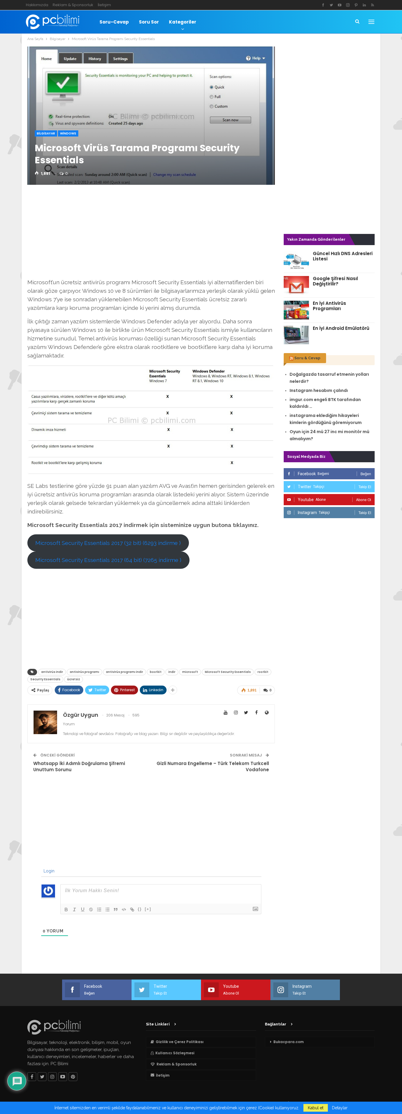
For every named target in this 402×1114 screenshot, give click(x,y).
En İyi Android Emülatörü (341, 328)
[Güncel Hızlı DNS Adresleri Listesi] (296, 260)
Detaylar (340, 1108)
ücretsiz (73, 679)
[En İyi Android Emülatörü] (296, 335)
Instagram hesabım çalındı (319, 390)
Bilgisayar (46, 133)
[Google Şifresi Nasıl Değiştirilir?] (296, 285)
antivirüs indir (52, 672)
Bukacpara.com (288, 1041)
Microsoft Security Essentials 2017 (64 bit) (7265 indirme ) (108, 560)
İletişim (104, 5)
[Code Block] (124, 909)
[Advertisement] (151, 233)
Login (48, 871)
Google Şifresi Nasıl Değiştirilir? (335, 281)
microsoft (190, 672)
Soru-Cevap (114, 22)
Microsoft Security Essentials (228, 672)
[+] (148, 909)
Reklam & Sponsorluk (73, 5)
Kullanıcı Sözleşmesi (174, 1052)
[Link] (132, 909)
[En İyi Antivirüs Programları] (296, 310)
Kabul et (315, 1107)
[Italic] (74, 909)
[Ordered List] (99, 909)
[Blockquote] (116, 909)
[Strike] (91, 909)
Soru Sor (149, 22)
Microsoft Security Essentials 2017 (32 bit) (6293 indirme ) (108, 543)
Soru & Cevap (307, 358)
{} (140, 909)
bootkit (156, 672)
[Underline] (83, 909)
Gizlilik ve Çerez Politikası (180, 1041)
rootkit (263, 672)
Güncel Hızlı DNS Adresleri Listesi (343, 256)
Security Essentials (45, 679)
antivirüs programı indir (124, 672)
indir (171, 672)
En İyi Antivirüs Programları (329, 306)
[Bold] (66, 909)
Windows (68, 133)
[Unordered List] (107, 909)
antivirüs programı (84, 672)
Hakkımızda (37, 5)
